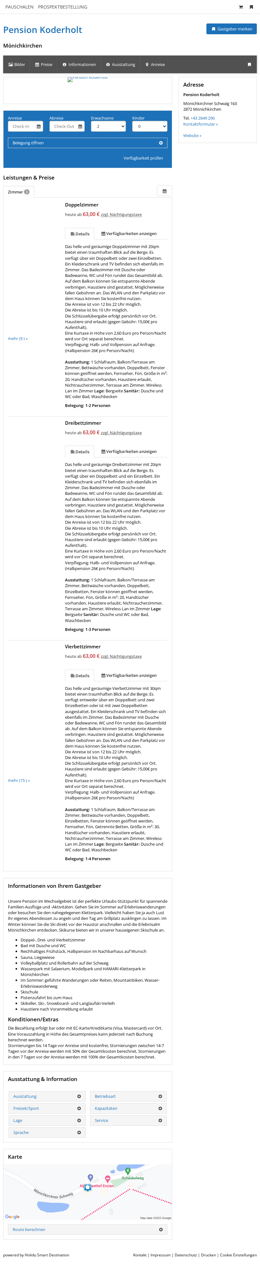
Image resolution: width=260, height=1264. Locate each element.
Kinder (138, 118)
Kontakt (139, 1255)
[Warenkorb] (241, 7)
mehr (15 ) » (19, 780)
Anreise (15, 118)
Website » (192, 135)
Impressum (161, 1255)
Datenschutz (186, 1255)
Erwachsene (102, 118)
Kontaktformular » (200, 124)
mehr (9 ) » (18, 338)
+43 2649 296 (203, 118)
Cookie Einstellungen (238, 1255)
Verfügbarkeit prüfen (143, 158)
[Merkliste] (251, 7)
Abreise (56, 118)
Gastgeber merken (234, 29)
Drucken (208, 1255)
